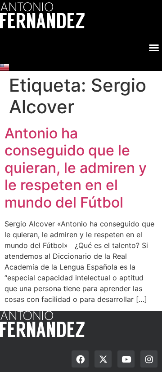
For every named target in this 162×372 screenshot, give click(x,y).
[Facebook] (80, 359)
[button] (154, 46)
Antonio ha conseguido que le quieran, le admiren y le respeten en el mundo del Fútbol (75, 167)
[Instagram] (149, 359)
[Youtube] (126, 359)
